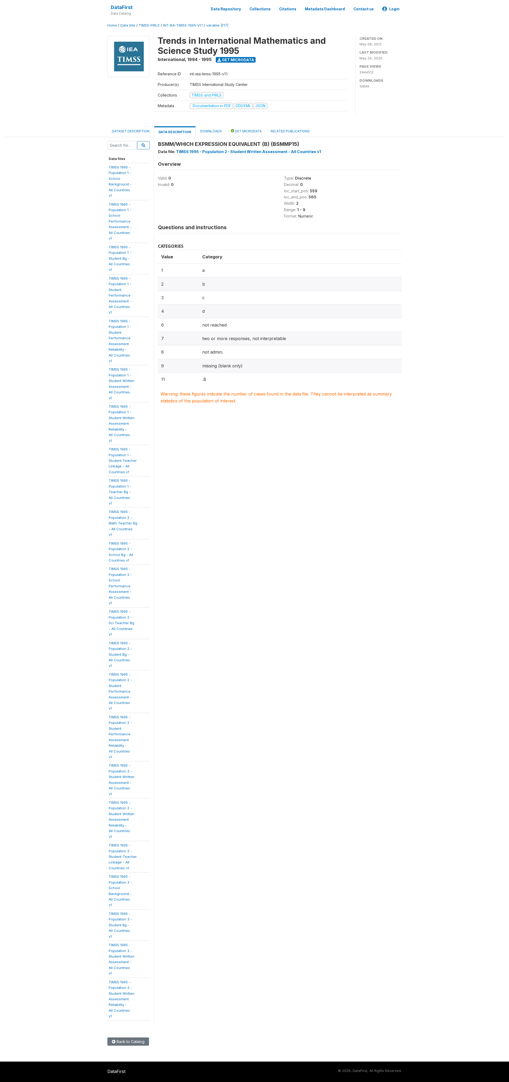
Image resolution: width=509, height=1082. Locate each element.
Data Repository (226, 9)
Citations (287, 9)
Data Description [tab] (175, 132)
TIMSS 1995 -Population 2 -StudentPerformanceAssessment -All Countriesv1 (120, 691)
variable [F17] (217, 25)
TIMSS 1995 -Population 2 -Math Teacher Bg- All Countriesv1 (123, 523)
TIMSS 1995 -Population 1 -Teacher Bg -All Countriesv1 (120, 491)
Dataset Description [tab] (131, 131)
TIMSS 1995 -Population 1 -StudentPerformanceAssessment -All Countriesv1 (120, 295)
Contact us (363, 9)
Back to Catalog (130, 1041)
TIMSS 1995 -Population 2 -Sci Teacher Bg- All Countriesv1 (121, 622)
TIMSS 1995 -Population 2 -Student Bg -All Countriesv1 (120, 654)
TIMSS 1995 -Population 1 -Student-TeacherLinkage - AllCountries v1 (123, 460)
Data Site (127, 25)
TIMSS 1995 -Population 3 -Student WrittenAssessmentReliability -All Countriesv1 (121, 999)
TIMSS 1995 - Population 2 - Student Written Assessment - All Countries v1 (248, 151)
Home (112, 25)
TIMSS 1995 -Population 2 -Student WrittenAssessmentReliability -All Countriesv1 (121, 819)
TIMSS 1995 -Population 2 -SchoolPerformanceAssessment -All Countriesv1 (120, 586)
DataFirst (122, 7)
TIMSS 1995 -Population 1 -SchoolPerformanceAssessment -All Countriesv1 (120, 221)
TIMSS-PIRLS (149, 25)
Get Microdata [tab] (248, 131)
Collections (260, 9)
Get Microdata (237, 60)
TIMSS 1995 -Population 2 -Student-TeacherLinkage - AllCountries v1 (123, 856)
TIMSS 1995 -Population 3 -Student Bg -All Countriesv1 (120, 924)
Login (394, 9)
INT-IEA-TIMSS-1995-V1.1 (183, 25)
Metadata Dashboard (325, 9)
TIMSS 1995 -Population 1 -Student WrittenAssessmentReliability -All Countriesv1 (121, 423)
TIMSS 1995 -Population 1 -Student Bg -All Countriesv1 (120, 258)
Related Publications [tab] (290, 131)
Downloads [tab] (211, 131)
